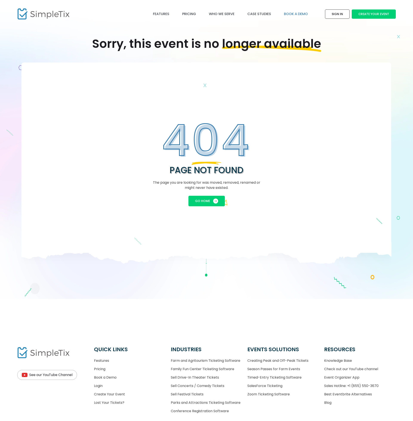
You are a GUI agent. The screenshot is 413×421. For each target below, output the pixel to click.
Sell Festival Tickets (187, 394)
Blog (327, 402)
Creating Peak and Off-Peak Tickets (277, 360)
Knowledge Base (338, 360)
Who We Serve (221, 13)
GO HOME (202, 201)
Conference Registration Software (200, 411)
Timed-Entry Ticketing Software (274, 377)
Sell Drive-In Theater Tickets (195, 377)
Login (98, 385)
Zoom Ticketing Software (268, 394)
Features (161, 13)
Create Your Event (373, 14)
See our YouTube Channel (50, 374)
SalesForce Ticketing (264, 385)
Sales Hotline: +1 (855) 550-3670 (351, 385)
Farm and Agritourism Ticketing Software (205, 360)
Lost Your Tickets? (109, 402)
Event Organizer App (341, 377)
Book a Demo (105, 377)
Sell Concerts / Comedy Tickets (197, 385)
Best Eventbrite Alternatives (348, 394)
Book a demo (296, 13)
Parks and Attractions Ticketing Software (205, 402)
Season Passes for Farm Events (273, 369)
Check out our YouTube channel (351, 369)
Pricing (189, 13)
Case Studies (259, 13)
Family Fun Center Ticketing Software (202, 369)
